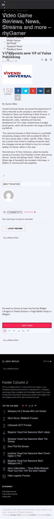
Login (9, 28)
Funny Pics (6, 497)
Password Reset (14, 46)
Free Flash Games (9, 491)
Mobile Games (14, 40)
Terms (10, 52)
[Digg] (40, 91)
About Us (11, 1)
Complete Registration (17, 10)
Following (11, 25)
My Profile (11, 43)
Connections (13, 16)
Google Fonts (15, 515)
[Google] (32, 91)
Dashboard (12, 19)
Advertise (11, 7)
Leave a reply (29, 212)
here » (49, 515)
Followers (11, 22)
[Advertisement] (27, 275)
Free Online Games (9, 494)
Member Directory (15, 37)
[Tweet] (25, 91)
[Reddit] (47, 91)
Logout (10, 34)
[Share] (18, 91)
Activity (10, 4)
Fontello (32, 515)
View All (46, 361)
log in (13, 219)
